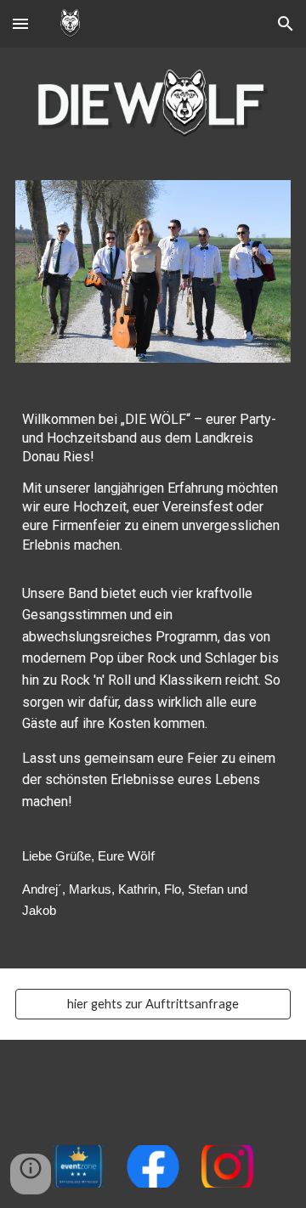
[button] (20, 23)
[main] (153, 676)
